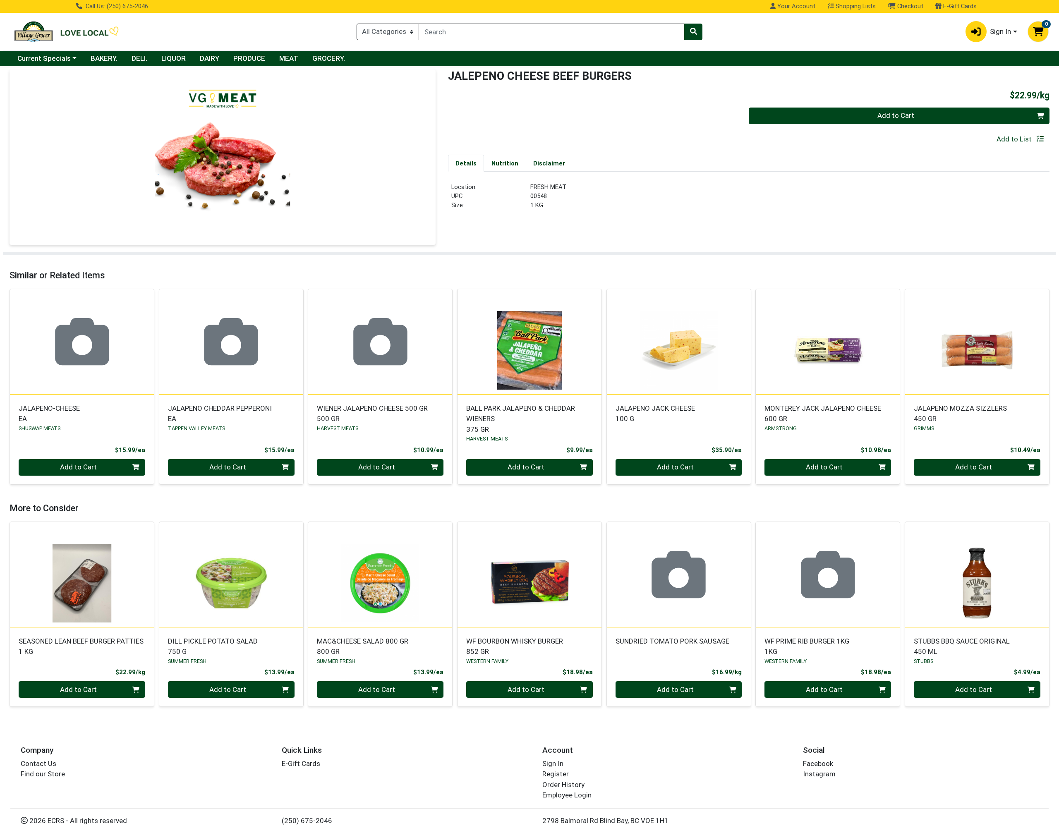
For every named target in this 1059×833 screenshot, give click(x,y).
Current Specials (44, 58)
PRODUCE (249, 58)
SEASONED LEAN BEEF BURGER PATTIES (81, 646)
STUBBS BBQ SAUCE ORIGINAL (962, 646)
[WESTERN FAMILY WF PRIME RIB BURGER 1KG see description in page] (828, 574)
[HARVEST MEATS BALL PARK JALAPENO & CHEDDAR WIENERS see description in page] (529, 342)
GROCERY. (328, 58)
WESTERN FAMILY (487, 661)
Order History (563, 784)
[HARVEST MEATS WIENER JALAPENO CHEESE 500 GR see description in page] (380, 342)
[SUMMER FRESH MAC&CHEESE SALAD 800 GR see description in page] (380, 574)
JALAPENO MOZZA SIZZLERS (960, 413)
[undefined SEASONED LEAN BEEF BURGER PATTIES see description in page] (82, 574)
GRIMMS (924, 428)
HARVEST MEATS (337, 428)
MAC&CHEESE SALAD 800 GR (362, 646)
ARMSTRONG (780, 428)
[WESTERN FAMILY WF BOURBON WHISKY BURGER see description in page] (529, 574)
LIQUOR (173, 58)
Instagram (819, 774)
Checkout (909, 6)
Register (555, 774)
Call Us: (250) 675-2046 (116, 6)
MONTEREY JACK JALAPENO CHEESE (822, 413)
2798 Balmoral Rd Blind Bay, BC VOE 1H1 (605, 820)
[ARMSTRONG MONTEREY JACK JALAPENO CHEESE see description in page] (828, 342)
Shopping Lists (855, 6)
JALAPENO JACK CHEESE (655, 413)
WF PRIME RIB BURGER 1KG (806, 646)
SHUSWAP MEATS (39, 428)
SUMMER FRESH (187, 661)
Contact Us (38, 763)
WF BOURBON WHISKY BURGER (514, 646)
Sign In (552, 763)
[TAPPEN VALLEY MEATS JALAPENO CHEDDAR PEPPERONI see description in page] (231, 342)
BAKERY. (104, 58)
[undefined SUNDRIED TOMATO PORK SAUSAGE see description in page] (678, 574)
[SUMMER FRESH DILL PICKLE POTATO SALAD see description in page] (231, 574)
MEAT (288, 58)
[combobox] (552, 32)
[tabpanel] (748, 199)
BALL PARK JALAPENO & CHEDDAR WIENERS (520, 418)
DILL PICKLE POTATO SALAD (213, 646)
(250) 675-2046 (307, 820)
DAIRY (209, 58)
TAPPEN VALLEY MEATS (196, 428)
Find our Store (43, 774)
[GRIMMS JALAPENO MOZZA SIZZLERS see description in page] (977, 342)
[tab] (466, 163)
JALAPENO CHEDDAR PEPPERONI (220, 413)
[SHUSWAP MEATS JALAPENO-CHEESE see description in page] (82, 342)
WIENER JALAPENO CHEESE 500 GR (372, 413)
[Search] (693, 32)
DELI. (139, 58)
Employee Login (567, 795)
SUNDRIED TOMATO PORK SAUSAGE (672, 641)
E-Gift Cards (959, 6)
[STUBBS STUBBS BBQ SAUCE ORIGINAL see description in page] (977, 574)
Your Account (795, 6)
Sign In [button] (1000, 31)
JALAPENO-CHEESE (49, 413)
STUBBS (923, 661)
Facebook (818, 763)
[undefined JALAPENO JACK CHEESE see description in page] (678, 342)
